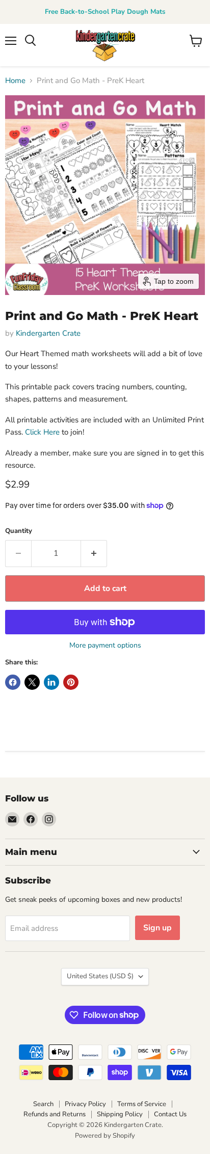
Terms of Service (141, 1104)
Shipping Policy (120, 1114)
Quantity (18, 531)
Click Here (42, 432)
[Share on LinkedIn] (51, 682)
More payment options (105, 645)
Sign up (157, 927)
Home (15, 80)
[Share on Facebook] (12, 682)
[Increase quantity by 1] (94, 553)
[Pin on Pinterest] (70, 682)
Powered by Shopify (105, 1135)
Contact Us (170, 1114)
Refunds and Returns (54, 1114)
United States (100, 976)
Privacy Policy (85, 1104)
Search (43, 1104)
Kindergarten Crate (48, 333)
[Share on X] (32, 682)
